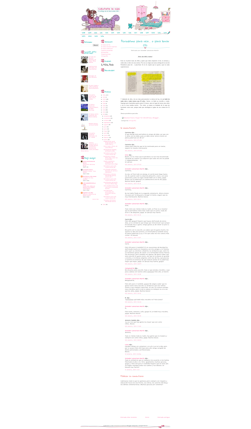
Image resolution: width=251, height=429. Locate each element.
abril (105, 133)
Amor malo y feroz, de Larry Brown (110, 147)
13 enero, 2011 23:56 (133, 354)
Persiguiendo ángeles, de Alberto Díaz (110, 150)
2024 (90, 36)
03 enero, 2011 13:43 (133, 293)
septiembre (107, 122)
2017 (135, 32)
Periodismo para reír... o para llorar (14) (110, 179)
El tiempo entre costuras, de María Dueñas (93, 115)
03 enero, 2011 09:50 (133, 150)
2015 (124, 32)
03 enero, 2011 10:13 (133, 183)
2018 (141, 32)
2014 (118, 32)
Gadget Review (143, 425)
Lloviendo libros (88, 169)
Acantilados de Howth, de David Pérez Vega (111, 183)
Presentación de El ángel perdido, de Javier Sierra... (110, 143)
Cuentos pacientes (107, 50)
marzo (106, 135)
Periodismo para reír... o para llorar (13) (110, 197)
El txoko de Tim (105, 45)
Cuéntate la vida (108, 425)
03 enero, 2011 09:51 (133, 164)
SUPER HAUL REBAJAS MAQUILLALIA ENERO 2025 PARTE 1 (89, 188)
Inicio (147, 417)
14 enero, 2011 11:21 (132, 369)
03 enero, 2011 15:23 (133, 302)
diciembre (107, 116)
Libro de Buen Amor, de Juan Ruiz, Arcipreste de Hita (111, 187)
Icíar (126, 155)
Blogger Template (132, 425)
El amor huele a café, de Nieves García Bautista (93, 87)
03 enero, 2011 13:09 (133, 264)
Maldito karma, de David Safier (93, 124)
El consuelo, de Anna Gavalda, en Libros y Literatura (110, 171)
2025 (96, 36)
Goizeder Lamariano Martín (135, 169)
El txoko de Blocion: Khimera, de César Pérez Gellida (92, 59)
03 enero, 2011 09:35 (133, 140)
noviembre (107, 118)
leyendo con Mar (88, 192)
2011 (101, 32)
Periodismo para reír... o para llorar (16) (110, 153)
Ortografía (104, 56)
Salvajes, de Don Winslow (93, 76)
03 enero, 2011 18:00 (133, 340)
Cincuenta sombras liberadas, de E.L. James (93, 135)
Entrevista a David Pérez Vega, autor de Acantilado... (110, 158)
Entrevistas (104, 52)
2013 (112, 32)
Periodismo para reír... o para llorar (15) (110, 166)
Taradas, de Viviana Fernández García (110, 201)
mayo (106, 131)
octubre (106, 120)
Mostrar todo (95, 199)
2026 (102, 36)
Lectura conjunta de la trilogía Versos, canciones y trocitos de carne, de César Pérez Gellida (89, 147)
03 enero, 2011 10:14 (133, 199)
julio (105, 126)
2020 (153, 32)
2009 (89, 32)
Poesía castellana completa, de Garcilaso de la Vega (111, 163)
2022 (165, 32)
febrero (106, 137)
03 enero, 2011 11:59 (133, 237)
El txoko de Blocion (107, 48)
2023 (83, 36)
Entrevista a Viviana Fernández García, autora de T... (110, 176)
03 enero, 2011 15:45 (133, 316)
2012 (106, 32)
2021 (159, 32)
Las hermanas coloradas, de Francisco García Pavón (109, 192)
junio (105, 129)
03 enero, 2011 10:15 (133, 215)
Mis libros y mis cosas (89, 176)
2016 (130, 32)
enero (106, 139)
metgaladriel (129, 268)
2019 (147, 32)
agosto (106, 124)
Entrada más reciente (129, 417)
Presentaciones (105, 54)
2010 (95, 32)
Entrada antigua (164, 417)
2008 (83, 32)
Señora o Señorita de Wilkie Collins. (89, 195)
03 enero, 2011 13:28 (133, 274)
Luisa (127, 344)
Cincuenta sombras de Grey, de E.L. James (92, 97)
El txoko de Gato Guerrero (109, 46)
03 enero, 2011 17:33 (133, 326)
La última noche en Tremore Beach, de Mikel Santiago (93, 107)
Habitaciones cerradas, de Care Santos (93, 68)
